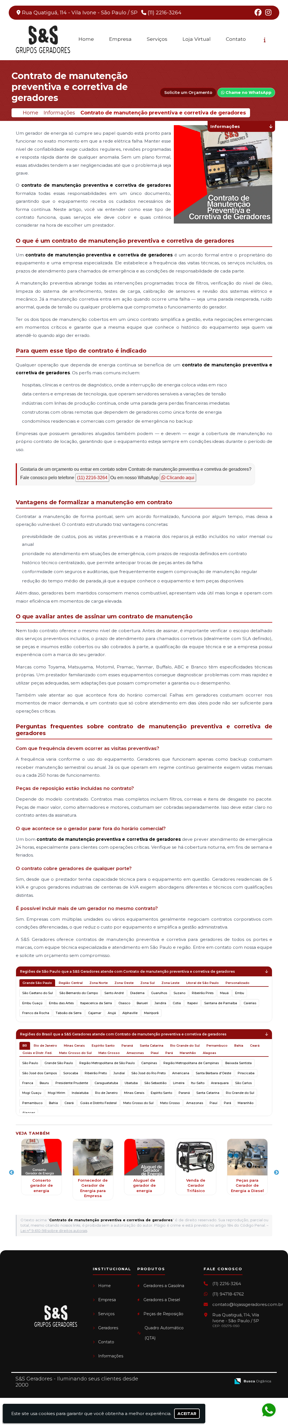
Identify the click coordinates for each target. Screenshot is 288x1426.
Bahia (238, 1045)
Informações (110, 1356)
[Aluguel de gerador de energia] (144, 1157)
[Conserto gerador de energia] (41, 1157)
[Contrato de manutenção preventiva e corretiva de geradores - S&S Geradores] (42, 40)
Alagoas (209, 1053)
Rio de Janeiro (45, 1045)
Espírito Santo (103, 1045)
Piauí (155, 1053)
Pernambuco (217, 1045)
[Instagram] (268, 13)
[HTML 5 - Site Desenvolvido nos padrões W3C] (185, 1381)
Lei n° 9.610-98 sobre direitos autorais (54, 1231)
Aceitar (186, 1413)
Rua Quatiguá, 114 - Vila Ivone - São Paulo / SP (80, 13)
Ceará (255, 1045)
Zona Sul (147, 983)
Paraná (127, 1045)
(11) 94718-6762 (228, 1294)
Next (276, 1172)
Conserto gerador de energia (41, 1185)
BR (24, 1045)
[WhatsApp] (270, 1410)
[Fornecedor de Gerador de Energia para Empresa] (93, 1157)
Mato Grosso (109, 1053)
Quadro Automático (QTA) (164, 1333)
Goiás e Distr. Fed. (37, 1053)
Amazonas (135, 1053)
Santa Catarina (151, 1045)
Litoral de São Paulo (202, 983)
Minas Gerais (74, 1045)
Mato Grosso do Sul (75, 1053)
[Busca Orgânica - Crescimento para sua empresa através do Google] (253, 1381)
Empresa (120, 39)
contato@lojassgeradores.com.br (247, 1304)
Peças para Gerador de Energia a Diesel (247, 1185)
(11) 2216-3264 (164, 13)
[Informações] (265, 40)
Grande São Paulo (37, 983)
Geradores (108, 1327)
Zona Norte (98, 983)
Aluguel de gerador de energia (144, 1185)
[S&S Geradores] (55, 1316)
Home (86, 39)
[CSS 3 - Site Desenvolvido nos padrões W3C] (204, 1381)
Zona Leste (170, 983)
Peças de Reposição (163, 1313)
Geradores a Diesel (161, 1299)
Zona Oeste (124, 983)
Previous (11, 1172)
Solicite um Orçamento (188, 92)
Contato (236, 39)
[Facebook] (258, 13)
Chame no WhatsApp (247, 92)
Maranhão (188, 1053)
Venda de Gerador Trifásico (195, 1185)
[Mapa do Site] (170, 1381)
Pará (169, 1053)
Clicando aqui (179, 477)
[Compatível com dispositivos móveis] (224, 1381)
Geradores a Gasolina (163, 1285)
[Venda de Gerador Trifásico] (196, 1157)
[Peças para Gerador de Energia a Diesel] (247, 1157)
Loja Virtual (197, 39)
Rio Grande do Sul (185, 1045)
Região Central (71, 983)
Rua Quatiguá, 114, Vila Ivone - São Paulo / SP (235, 1320)
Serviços (157, 39)
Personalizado (237, 983)
